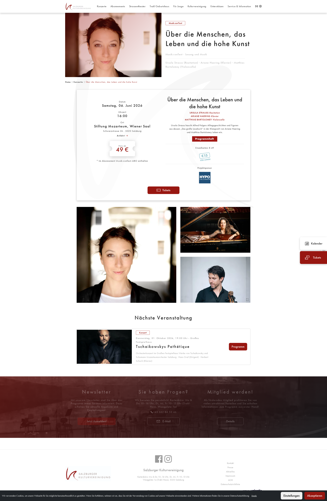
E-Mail (166, 421)
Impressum (230, 475)
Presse (230, 467)
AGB (230, 480)
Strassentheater (137, 6)
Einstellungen (291, 496)
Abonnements (117, 6)
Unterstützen (217, 6)
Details (230, 421)
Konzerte (101, 6)
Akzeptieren (314, 496)
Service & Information (239, 6)
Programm (238, 347)
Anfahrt (121, 135)
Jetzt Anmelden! (97, 421)
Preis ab (122, 149)
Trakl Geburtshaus (159, 6)
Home (68, 82)
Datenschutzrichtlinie (230, 484)
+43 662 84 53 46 (165, 412)
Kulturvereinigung (197, 6)
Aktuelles (230, 471)
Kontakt (230, 463)
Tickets (166, 190)
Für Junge (178, 6)
